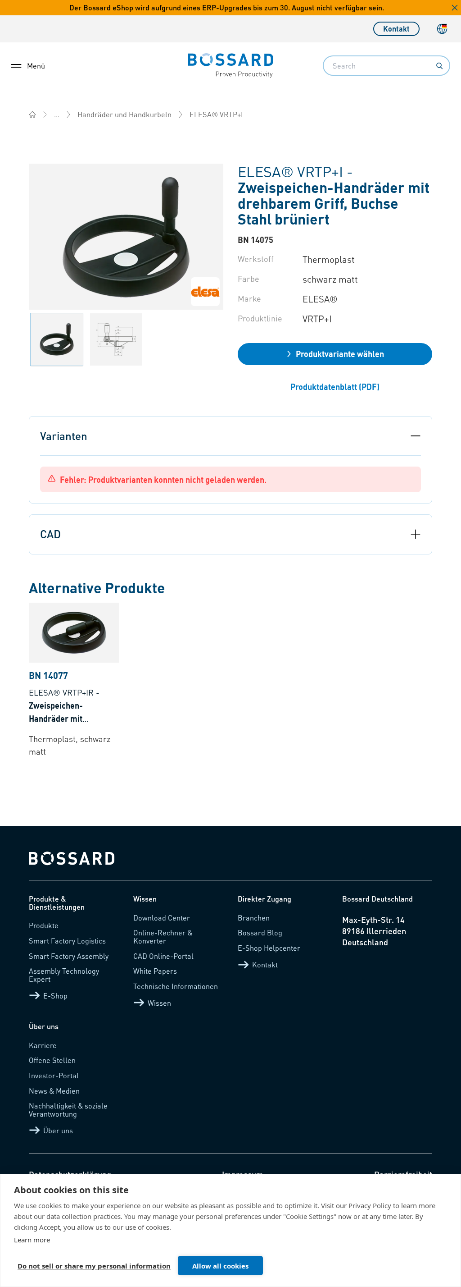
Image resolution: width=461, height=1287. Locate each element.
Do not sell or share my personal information (94, 1265)
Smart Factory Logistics (67, 940)
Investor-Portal (54, 1075)
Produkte (44, 925)
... (56, 114)
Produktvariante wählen (340, 353)
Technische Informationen (175, 986)
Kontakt (396, 28)
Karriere (43, 1045)
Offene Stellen (52, 1060)
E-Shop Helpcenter (269, 948)
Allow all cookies (220, 1265)
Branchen (254, 917)
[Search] (439, 65)
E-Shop (55, 995)
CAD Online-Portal (163, 956)
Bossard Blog (260, 932)
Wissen (159, 1003)
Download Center (161, 917)
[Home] (32, 114)
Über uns (58, 1130)
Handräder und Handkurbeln (124, 114)
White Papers (155, 971)
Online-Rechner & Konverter (162, 936)
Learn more (32, 1239)
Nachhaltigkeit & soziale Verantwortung (68, 1109)
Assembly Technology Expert (64, 975)
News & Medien (54, 1090)
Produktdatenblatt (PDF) (335, 386)
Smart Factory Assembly (68, 956)
